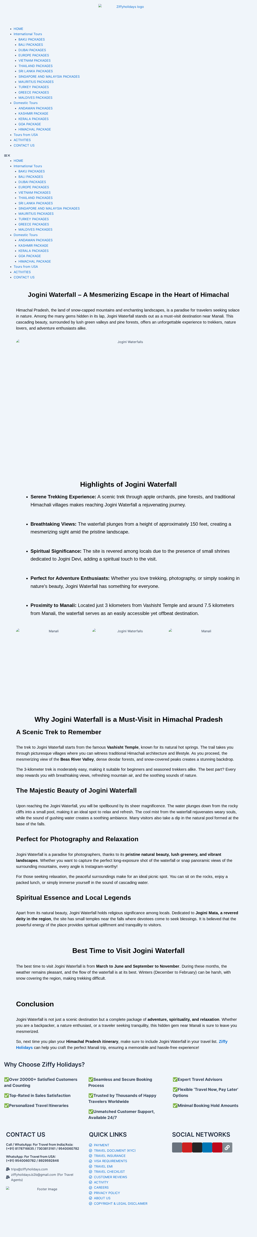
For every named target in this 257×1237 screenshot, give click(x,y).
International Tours (28, 34)
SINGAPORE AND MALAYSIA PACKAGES (49, 76)
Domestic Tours (26, 103)
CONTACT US (24, 145)
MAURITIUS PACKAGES (36, 82)
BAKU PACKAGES (31, 39)
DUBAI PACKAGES (32, 50)
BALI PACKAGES (30, 45)
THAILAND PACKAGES (35, 66)
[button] (128, 155)
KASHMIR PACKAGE (33, 113)
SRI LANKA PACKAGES (35, 71)
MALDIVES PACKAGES (35, 98)
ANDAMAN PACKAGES (35, 108)
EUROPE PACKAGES (33, 55)
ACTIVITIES (22, 140)
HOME (18, 29)
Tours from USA (26, 135)
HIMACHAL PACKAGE (34, 129)
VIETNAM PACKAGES (34, 60)
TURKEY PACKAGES (33, 87)
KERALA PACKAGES (33, 119)
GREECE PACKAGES (33, 92)
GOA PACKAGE (29, 124)
